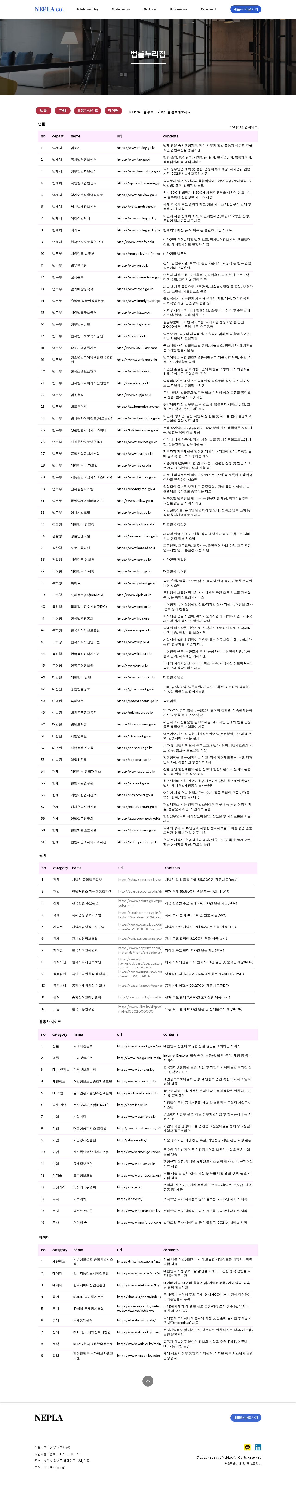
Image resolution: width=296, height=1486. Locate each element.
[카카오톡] (247, 1447)
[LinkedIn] (258, 1447)
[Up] (147, 1381)
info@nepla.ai (54, 1468)
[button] (150, 9)
